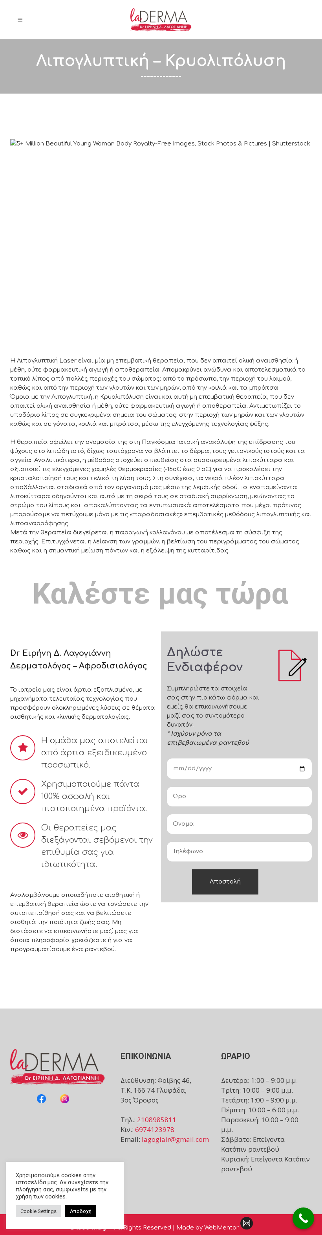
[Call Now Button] (303, 1218)
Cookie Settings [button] (38, 1211)
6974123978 (154, 1129)
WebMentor (221, 1227)
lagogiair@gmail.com (175, 1139)
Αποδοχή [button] (80, 1211)
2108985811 (156, 1119)
